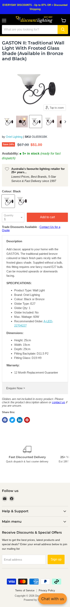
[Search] (63, 29)
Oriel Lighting (14, 136)
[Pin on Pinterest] (27, 420)
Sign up (56, 559)
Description (14, 241)
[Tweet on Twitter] (12, 420)
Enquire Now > (15, 388)
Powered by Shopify (35, 599)
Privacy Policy (47, 590)
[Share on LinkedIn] (20, 420)
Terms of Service (24, 590)
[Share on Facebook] (5, 420)
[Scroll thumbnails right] (64, 121)
